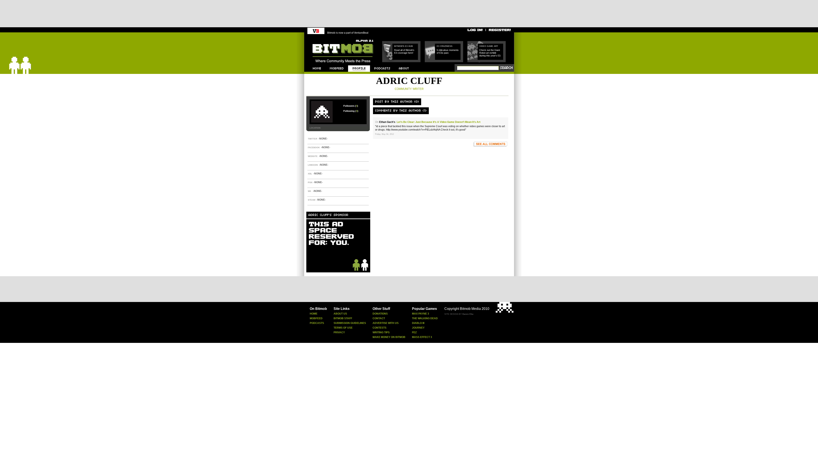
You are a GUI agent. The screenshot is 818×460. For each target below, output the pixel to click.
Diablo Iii (418, 323)
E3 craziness (444, 46)
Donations (380, 313)
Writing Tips (381, 332)
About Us (340, 313)
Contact (379, 318)
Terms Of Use (343, 327)
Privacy (339, 332)
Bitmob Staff (343, 318)
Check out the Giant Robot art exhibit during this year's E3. (490, 53)
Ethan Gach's (387, 122)
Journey (418, 327)
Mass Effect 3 (422, 337)
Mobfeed (316, 318)
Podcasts (317, 323)
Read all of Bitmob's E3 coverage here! (404, 51)
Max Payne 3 (420, 313)
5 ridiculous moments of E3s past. (448, 51)
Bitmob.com (322, 38)
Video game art (488, 46)
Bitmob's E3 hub (403, 46)
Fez (414, 332)
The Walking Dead (425, 318)
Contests (379, 327)
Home (313, 313)
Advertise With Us (386, 323)
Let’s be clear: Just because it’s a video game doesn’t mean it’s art (438, 122)
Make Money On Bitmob (389, 337)
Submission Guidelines (350, 323)
